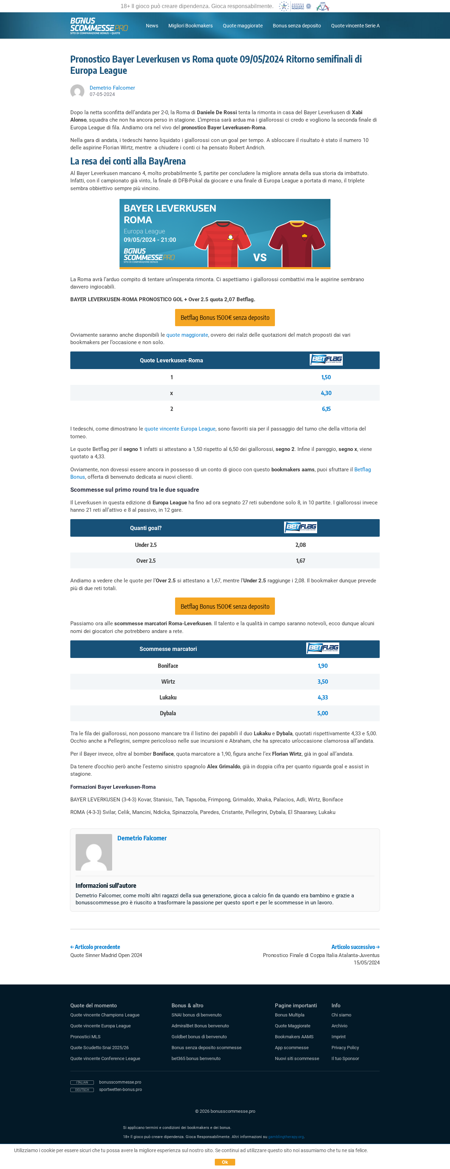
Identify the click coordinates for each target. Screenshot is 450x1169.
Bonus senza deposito (297, 25)
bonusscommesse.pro (120, 1082)
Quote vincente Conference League (105, 1058)
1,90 (323, 665)
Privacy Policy (345, 1047)
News (152, 25)
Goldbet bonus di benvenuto (199, 1036)
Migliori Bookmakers (190, 25)
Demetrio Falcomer (142, 838)
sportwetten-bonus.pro (120, 1089)
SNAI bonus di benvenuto (196, 1015)
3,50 (323, 681)
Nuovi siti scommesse (297, 1058)
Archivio (339, 1025)
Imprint (339, 1036)
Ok (225, 1162)
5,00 (322, 713)
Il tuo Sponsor (345, 1058)
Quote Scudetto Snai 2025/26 (99, 1047)
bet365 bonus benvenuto (196, 1058)
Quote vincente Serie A (355, 25)
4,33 (323, 697)
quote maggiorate (187, 335)
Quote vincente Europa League (100, 1025)
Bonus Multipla (289, 1015)
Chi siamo (341, 1015)
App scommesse (292, 1047)
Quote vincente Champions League (105, 1015)
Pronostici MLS (85, 1036)
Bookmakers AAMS (294, 1036)
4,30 (326, 392)
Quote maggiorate (243, 25)
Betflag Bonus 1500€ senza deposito (225, 317)
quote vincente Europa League (180, 429)
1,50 (326, 377)
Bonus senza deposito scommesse (207, 1047)
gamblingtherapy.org (286, 1137)
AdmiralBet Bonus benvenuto (200, 1025)
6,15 (326, 408)
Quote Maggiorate (292, 1025)
